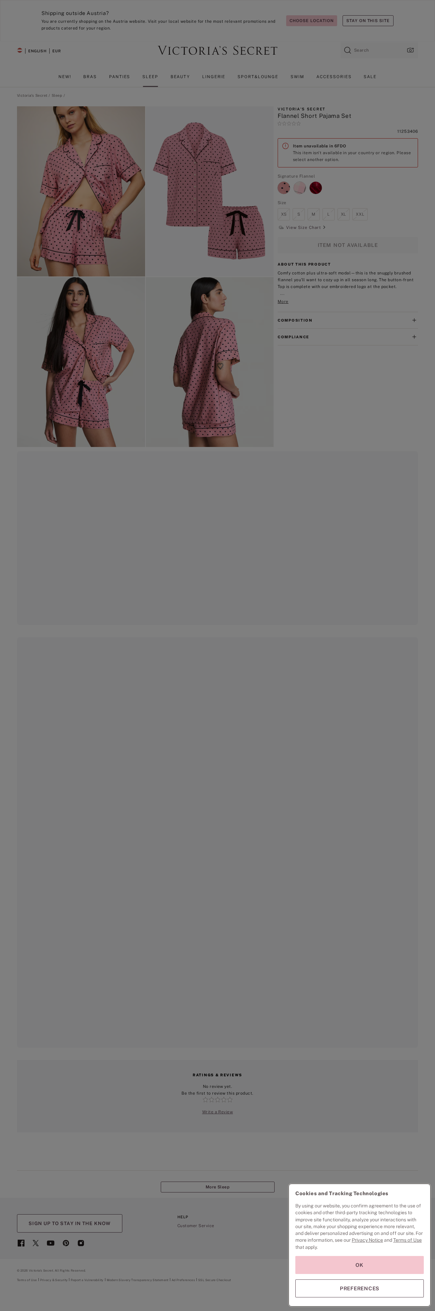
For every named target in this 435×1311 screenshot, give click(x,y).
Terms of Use (407, 1240)
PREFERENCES (359, 1288)
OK (359, 1265)
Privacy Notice (367, 1240)
